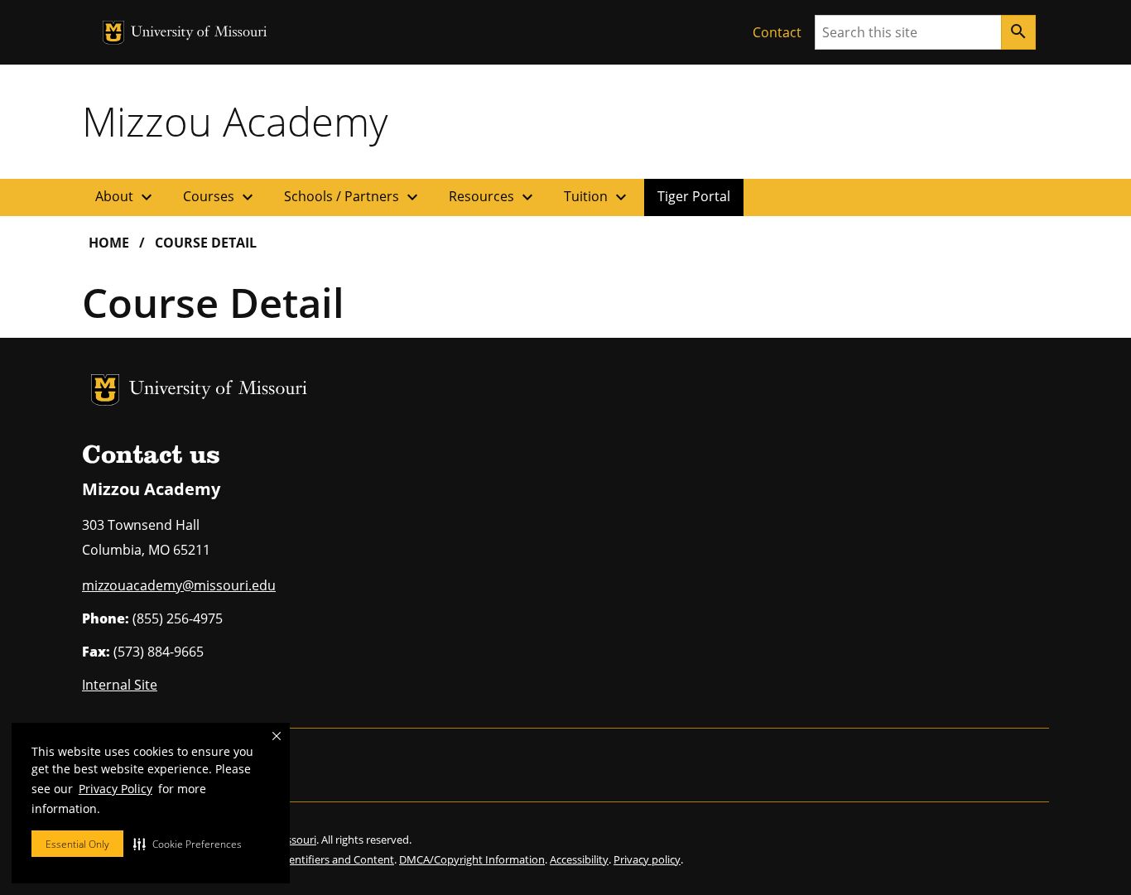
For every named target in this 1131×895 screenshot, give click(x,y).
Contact (777, 32)
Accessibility (579, 859)
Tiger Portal (693, 196)
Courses (220, 197)
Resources (493, 197)
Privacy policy (647, 859)
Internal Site (119, 685)
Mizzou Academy (234, 121)
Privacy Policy (115, 788)
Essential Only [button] (77, 844)
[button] (187, 843)
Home (109, 242)
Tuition (597, 197)
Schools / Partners (353, 197)
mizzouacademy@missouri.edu (179, 585)
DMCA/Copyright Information (472, 859)
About (125, 197)
